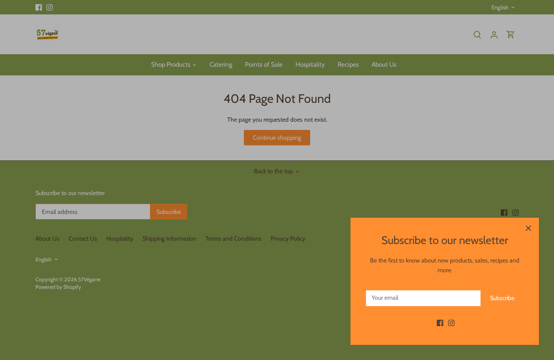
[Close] (528, 228)
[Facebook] (440, 323)
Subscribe (502, 298)
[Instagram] (451, 323)
